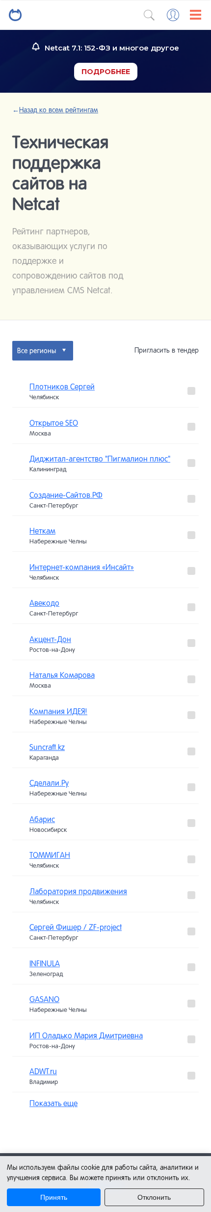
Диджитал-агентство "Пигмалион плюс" (99, 458)
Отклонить (154, 1197)
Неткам (42, 530)
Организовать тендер (105, 1133)
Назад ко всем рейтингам (55, 110)
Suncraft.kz (47, 747)
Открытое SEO (53, 422)
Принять (53, 1197)
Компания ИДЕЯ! (58, 711)
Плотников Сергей (62, 386)
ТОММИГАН (49, 855)
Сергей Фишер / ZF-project (75, 927)
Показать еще (53, 1103)
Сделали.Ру (49, 782)
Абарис (42, 819)
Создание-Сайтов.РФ (66, 494)
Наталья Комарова (62, 674)
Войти (173, 15)
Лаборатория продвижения (78, 891)
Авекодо (44, 602)
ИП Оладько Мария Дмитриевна (86, 1035)
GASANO (44, 999)
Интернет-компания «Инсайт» (81, 567)
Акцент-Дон (50, 639)
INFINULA (44, 963)
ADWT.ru (43, 1071)
